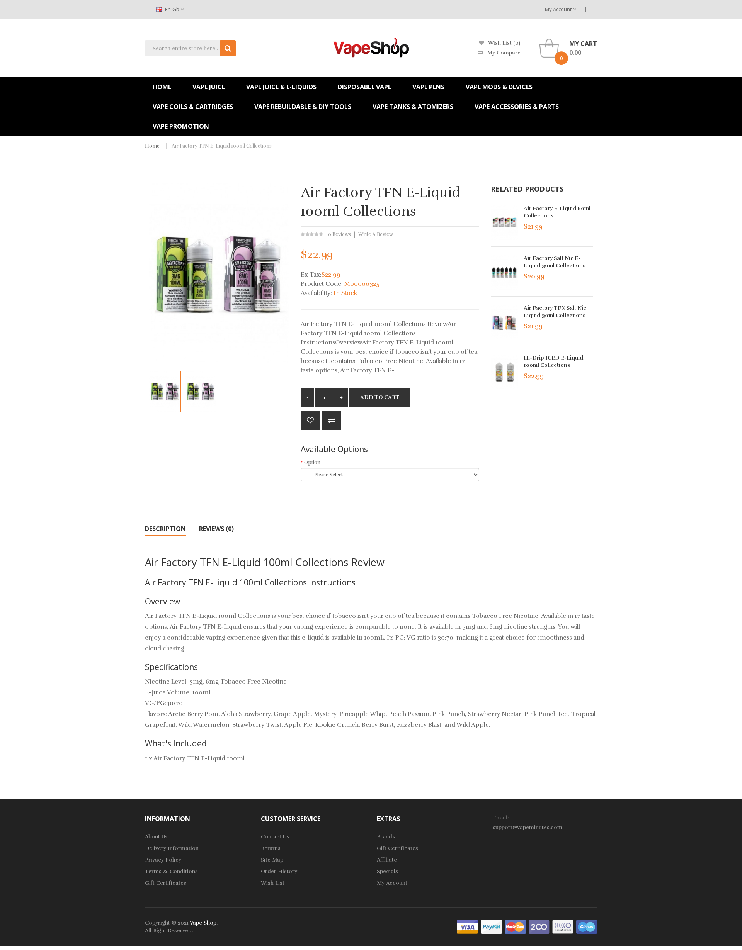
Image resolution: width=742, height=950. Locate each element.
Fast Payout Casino (264, 938)
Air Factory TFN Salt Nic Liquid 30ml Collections (555, 312)
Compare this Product (331, 420)
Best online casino (312, 938)
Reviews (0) (216, 528)
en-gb (172, 9)
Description (165, 528)
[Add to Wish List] (310, 420)
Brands (386, 836)
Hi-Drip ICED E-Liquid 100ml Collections (553, 361)
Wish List (272, 883)
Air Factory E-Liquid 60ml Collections (557, 212)
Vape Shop (203, 922)
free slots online (372, 938)
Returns (271, 848)
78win (343, 938)
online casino (662, 938)
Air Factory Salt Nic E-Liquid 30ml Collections (554, 262)
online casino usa (701, 938)
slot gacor (534, 938)
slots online (377, 946)
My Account (559, 9)
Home (152, 146)
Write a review (375, 234)
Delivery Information (172, 848)
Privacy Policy (163, 860)
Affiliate (387, 860)
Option (312, 463)
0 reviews (339, 234)
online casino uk (413, 938)
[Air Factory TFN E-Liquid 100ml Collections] (165, 391)
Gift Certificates (165, 883)
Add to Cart (379, 397)
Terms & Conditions (171, 871)
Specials (387, 871)
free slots (350, 946)
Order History (279, 871)
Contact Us (275, 836)
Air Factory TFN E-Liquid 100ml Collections (222, 146)
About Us (156, 836)
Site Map (272, 860)
